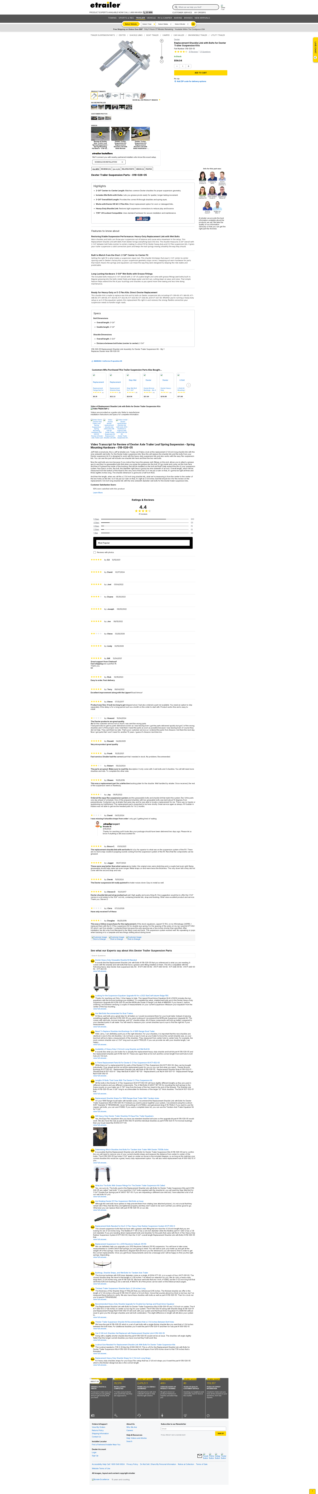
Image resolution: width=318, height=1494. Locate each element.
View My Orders (98, 1427)
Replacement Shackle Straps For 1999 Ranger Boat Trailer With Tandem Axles (127, 1098)
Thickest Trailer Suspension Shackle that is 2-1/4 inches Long (120, 1288)
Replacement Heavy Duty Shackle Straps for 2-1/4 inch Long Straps (123, 1358)
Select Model (180, 24)
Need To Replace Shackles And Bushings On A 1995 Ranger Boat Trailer (125, 1031)
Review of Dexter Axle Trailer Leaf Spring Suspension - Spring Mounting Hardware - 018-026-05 (97, 437)
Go (193, 24)
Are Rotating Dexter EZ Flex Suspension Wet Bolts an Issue (119, 1201)
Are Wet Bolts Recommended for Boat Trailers (114, 1013)
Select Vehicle (131, 24)
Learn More (98, 493)
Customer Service (182, 12)
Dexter (177, 39)
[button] (188, 385)
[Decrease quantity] (177, 66)
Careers (129, 1430)
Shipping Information (100, 1433)
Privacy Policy (132, 1464)
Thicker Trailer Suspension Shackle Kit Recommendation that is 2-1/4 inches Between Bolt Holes (134, 1322)
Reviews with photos (105, 552)
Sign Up (95, 1456)
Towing (112, 18)
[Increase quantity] (188, 66)
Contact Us (96, 1437)
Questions (205, 52)
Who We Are (131, 1427)
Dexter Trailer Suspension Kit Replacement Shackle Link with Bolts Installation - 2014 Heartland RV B (122, 437)
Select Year (147, 24)
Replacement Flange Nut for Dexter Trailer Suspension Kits (99, 389)
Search (129, 1441)
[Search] (176, 7)
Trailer (140, 18)
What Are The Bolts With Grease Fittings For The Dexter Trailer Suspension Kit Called (130, 1186)
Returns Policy (98, 1430)
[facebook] (205, 1456)
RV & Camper (165, 18)
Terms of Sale (201, 1464)
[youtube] (223, 1456)
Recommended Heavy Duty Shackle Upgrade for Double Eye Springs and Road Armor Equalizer (134, 1304)
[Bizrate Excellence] (100, 1479)
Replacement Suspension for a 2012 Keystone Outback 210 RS (120, 1244)
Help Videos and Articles (136, 1438)
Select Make (163, 24)
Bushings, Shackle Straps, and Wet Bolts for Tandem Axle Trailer (121, 1273)
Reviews (193, 52)
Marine (178, 18)
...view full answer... (104, 1008)
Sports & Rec (126, 18)
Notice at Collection (186, 1464)
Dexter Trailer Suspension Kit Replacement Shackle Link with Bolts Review (110, 435)
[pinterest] (211, 1456)
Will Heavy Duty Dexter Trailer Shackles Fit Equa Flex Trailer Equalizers (124, 1116)
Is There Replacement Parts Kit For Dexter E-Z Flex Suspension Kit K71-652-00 (127, 1063)
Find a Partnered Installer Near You (106, 1444)
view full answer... (100, 971)
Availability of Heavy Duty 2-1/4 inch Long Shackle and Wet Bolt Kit (122, 1049)
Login (94, 1452)
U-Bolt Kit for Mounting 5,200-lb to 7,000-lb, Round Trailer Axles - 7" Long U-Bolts (184, 389)
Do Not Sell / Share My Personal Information (158, 1464)
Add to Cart (201, 73)
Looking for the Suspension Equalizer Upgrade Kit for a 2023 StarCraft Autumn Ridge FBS (131, 996)
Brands (188, 18)
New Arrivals (202, 18)
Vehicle (151, 18)
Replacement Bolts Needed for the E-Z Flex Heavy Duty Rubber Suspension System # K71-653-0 (135, 1226)
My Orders (200, 12)
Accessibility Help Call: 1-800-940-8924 (108, 1464)
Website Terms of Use (101, 1468)
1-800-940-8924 (135, 12)
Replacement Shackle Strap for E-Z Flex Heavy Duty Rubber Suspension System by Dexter (115, 389)
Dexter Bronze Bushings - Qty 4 (150, 389)
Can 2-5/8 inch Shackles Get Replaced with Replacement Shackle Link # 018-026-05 (130, 1333)
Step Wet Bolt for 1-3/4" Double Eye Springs (132, 389)
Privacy (163, 1435)
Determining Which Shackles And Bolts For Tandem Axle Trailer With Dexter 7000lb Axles (132, 1150)
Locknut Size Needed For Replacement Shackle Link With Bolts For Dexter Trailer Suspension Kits (135, 1345)
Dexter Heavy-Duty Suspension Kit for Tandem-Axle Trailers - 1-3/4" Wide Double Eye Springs (167, 389)
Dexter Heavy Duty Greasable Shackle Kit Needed (116, 960)
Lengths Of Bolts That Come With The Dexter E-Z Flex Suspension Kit (123, 1080)
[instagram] (217, 1456)
